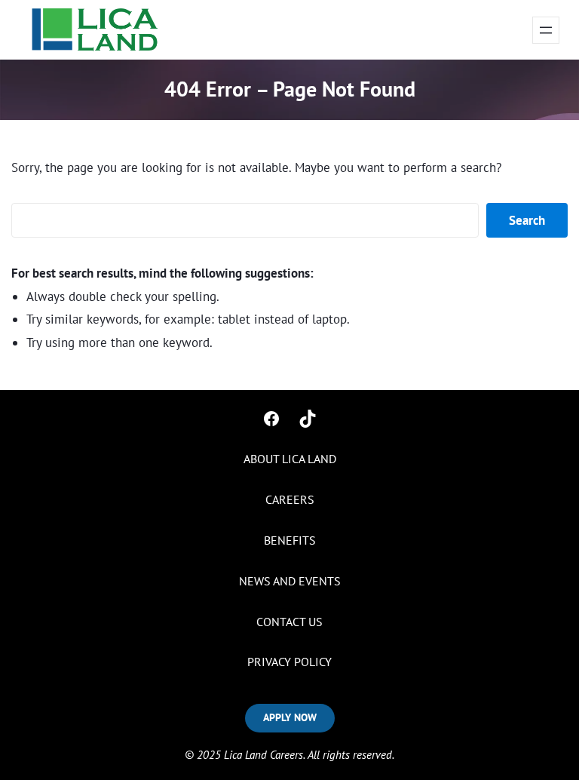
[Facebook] (271, 418)
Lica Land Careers (263, 755)
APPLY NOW (290, 717)
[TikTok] (307, 418)
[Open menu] (545, 30)
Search (527, 220)
